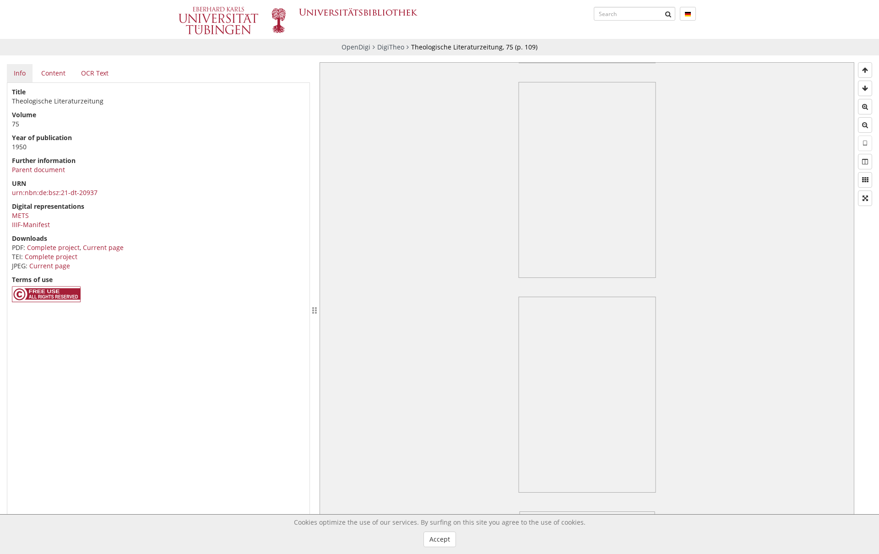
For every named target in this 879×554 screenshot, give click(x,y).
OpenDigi (356, 47)
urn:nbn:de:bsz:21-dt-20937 (55, 192)
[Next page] (865, 88)
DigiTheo (390, 47)
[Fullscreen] (865, 198)
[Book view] (865, 161)
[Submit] (668, 14)
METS (20, 215)
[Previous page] (865, 70)
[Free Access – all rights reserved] (46, 299)
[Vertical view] (865, 143)
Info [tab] (20, 73)
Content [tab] (53, 73)
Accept (439, 539)
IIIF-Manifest (31, 224)
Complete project (53, 247)
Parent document (38, 169)
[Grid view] (865, 180)
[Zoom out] (865, 125)
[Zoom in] (865, 106)
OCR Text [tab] (95, 73)
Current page (103, 247)
